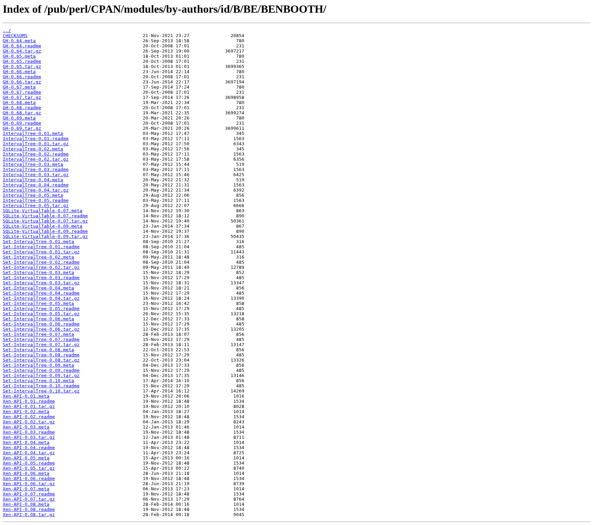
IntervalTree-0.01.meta (33, 133)
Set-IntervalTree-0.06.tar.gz (41, 329)
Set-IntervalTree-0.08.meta (38, 349)
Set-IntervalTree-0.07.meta (38, 334)
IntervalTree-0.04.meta (33, 179)
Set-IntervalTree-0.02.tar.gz (41, 267)
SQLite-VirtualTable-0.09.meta (42, 226)
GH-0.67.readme (22, 92)
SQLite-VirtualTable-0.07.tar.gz (45, 221)
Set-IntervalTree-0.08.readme (41, 354)
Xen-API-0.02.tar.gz (29, 421)
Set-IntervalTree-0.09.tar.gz (41, 375)
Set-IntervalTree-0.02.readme (41, 262)
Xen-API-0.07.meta (26, 488)
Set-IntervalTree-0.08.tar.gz (41, 360)
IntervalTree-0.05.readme (36, 200)
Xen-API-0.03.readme (29, 432)
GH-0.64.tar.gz (22, 51)
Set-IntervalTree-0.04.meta (38, 287)
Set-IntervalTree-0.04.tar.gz (41, 298)
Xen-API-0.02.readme (29, 416)
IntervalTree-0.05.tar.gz (36, 205)
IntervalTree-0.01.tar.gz (36, 143)
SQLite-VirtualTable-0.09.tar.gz (45, 236)
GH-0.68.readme (22, 107)
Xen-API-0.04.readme (29, 447)
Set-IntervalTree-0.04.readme (41, 293)
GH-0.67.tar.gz (22, 97)
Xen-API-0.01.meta (26, 396)
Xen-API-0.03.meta (26, 427)
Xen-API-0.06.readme (29, 478)
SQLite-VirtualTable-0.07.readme (45, 215)
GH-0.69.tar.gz (22, 128)
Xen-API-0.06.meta (26, 473)
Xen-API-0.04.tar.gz (29, 452)
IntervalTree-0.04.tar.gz (36, 190)
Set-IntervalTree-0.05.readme (41, 308)
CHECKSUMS (15, 35)
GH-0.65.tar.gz (22, 66)
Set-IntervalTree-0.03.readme (41, 277)
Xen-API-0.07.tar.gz (29, 499)
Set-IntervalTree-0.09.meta (38, 365)
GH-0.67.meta (19, 87)
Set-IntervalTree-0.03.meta (38, 272)
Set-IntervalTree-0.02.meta (38, 257)
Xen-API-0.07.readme (29, 494)
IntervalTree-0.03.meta (33, 164)
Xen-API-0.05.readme (29, 463)
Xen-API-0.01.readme (29, 401)
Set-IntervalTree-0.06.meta (38, 318)
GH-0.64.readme (22, 45)
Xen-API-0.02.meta (26, 411)
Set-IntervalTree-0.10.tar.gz (41, 390)
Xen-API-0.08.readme (29, 509)
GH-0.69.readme (22, 123)
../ (7, 30)
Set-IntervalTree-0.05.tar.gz (41, 313)
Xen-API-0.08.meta (26, 504)
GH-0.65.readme (22, 61)
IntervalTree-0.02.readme (36, 154)
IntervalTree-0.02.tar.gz (36, 159)
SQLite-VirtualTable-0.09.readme (45, 231)
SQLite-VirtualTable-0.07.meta (42, 210)
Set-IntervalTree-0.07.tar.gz (41, 344)
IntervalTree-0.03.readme (36, 169)
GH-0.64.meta (19, 40)
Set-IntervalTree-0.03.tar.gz (41, 282)
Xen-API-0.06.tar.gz (29, 483)
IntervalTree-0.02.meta (33, 148)
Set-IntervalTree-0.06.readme (41, 324)
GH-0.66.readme (22, 76)
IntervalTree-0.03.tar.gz (36, 174)
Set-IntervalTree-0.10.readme (41, 385)
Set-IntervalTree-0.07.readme (41, 339)
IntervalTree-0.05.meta (33, 195)
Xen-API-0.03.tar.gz (29, 437)
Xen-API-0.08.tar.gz (29, 514)
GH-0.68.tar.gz (22, 112)
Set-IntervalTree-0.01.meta (38, 241)
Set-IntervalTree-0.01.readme (41, 246)
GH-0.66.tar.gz (22, 81)
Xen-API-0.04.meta (26, 442)
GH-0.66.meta (19, 71)
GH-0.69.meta (19, 118)
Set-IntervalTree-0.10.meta (38, 380)
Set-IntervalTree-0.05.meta (38, 303)
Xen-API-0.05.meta (26, 457)
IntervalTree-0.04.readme (36, 184)
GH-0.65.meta (19, 56)
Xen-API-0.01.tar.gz (29, 406)
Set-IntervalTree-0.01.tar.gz (41, 251)
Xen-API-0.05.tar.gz (29, 468)
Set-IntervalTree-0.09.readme (41, 370)
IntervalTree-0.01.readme (36, 138)
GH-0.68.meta (19, 102)
